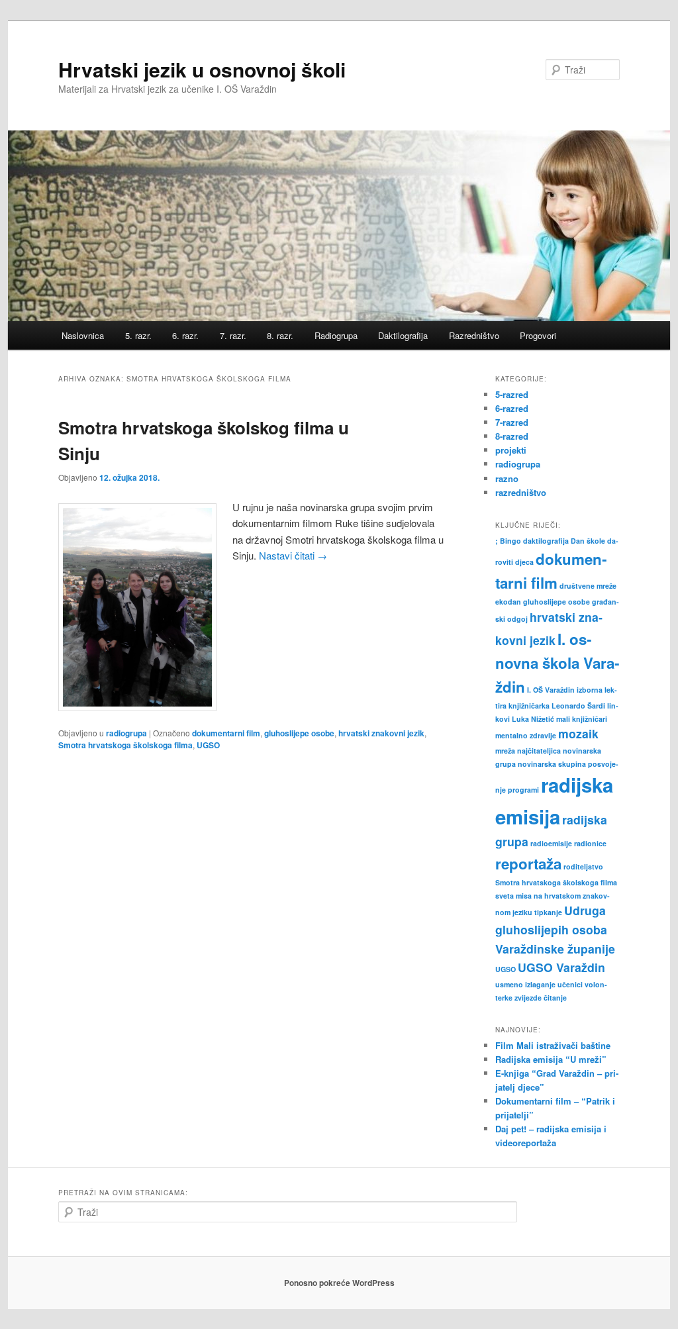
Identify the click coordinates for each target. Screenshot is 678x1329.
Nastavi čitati (293, 555)
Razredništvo (474, 335)
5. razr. (138, 335)
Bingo (510, 541)
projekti (510, 450)
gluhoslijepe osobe (299, 733)
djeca (524, 562)
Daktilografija (403, 335)
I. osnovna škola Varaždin (557, 663)
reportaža (528, 863)
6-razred (511, 408)
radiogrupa (126, 733)
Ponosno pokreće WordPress (339, 1283)
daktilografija (546, 541)
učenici (570, 984)
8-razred (511, 436)
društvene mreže (587, 586)
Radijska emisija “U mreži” (550, 1059)
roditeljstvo (583, 866)
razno (506, 478)
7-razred (511, 422)
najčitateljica (539, 751)
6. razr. (185, 335)
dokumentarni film (226, 733)
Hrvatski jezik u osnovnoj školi (202, 69)
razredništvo (520, 492)
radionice (590, 843)
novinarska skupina (552, 764)
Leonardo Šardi (578, 706)
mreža (505, 751)
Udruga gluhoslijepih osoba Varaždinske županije (555, 929)
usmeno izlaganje (525, 984)
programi (523, 790)
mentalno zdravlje (525, 735)
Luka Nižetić (533, 719)
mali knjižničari (581, 719)
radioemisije (551, 843)
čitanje (555, 998)
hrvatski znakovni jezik (381, 733)
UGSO (208, 745)
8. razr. (280, 335)
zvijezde (528, 998)
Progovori (538, 335)
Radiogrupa (336, 335)
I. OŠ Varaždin (551, 690)
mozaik (578, 733)
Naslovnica (83, 335)
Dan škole (588, 541)
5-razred (511, 394)
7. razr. (233, 335)
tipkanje (548, 912)
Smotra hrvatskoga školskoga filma (125, 745)
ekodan (508, 602)
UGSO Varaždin (561, 967)
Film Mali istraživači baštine (552, 1045)
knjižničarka (529, 706)
